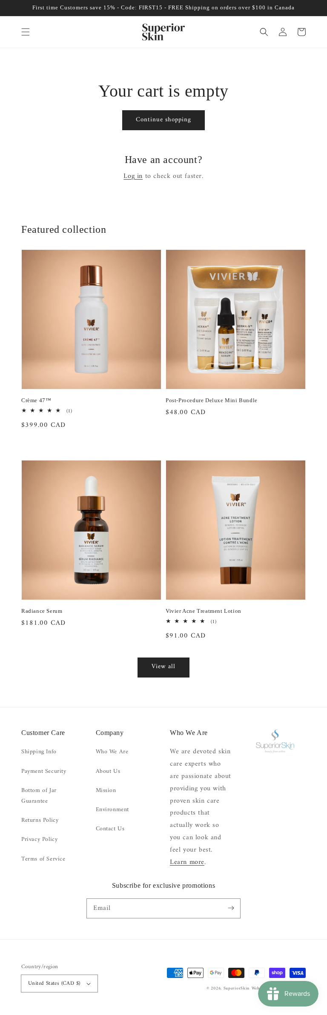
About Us (108, 771)
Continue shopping (163, 120)
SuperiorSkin (237, 988)
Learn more (187, 862)
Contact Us (110, 828)
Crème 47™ (36, 400)
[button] (25, 32)
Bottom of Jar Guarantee (39, 795)
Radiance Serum (41, 611)
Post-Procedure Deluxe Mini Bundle (212, 400)
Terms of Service (43, 859)
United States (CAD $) (54, 983)
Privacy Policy (39, 839)
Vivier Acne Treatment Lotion (203, 611)
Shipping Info (39, 751)
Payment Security (43, 771)
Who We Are (112, 751)
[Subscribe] (230, 908)
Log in (133, 176)
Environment (112, 809)
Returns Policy (39, 820)
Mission (106, 790)
